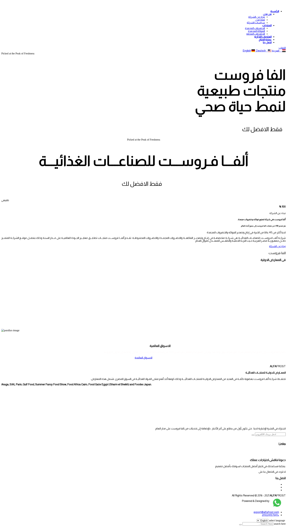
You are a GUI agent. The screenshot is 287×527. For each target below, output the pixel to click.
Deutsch (260, 50)
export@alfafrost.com (245, 471)
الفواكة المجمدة (256, 31)
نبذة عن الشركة (256, 16)
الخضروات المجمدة (255, 28)
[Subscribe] (253, 435)
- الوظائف (280, 450)
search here (280, 523)
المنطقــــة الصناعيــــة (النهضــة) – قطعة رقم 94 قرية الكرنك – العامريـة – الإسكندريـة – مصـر (228, 490)
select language (277, 520)
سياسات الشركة (256, 22)
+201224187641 (270, 515)
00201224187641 (269, 484)
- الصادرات (280, 453)
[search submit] (240, 524)
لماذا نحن (260, 19)
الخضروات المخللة (255, 33)
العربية (277, 50)
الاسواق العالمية (143, 357)
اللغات (282, 47)
